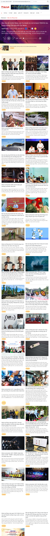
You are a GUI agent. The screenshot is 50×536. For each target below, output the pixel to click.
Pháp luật (32, 13)
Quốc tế (20, 13)
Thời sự (5, 13)
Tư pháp (10, 13)
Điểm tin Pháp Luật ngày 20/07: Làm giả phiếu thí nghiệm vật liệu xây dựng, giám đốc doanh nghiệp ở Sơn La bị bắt (13, 424)
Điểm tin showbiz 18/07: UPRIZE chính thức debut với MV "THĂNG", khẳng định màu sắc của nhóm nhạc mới (13, 454)
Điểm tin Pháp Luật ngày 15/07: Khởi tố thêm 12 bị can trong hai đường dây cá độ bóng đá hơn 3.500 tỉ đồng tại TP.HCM (13, 485)
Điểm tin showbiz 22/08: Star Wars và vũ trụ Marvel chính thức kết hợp (23, 46)
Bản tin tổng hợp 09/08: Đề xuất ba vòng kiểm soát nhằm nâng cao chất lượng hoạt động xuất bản (37, 101)
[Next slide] (48, 48)
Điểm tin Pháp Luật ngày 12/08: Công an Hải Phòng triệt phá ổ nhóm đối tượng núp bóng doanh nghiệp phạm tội (13, 73)
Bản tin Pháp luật (12, 18)
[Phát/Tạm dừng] (9, 38)
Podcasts (26, 13)
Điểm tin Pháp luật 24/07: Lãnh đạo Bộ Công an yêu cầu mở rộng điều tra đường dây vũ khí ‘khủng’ (36, 331)
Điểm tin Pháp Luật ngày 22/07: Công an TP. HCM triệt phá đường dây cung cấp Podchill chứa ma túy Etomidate (36, 359)
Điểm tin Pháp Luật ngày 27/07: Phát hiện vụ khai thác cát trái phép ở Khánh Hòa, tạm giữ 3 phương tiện (13, 302)
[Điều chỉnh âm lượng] (40, 38)
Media (15, 13)
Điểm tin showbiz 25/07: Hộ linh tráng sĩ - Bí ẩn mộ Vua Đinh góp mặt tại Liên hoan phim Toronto (13, 331)
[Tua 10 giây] (13, 38)
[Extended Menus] (41, 12)
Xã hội (37, 13)
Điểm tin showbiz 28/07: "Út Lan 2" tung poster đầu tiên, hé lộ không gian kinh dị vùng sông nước (36, 274)
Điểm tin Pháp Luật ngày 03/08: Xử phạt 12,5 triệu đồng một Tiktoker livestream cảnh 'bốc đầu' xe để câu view (37, 185)
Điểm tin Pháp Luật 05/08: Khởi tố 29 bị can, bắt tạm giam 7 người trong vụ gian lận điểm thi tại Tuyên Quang (37, 156)
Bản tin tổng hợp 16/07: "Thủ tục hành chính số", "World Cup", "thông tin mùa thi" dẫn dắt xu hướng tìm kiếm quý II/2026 (37, 454)
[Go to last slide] (1, 48)
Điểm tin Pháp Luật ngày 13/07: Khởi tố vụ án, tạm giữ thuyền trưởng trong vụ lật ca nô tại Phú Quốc (13, 515)
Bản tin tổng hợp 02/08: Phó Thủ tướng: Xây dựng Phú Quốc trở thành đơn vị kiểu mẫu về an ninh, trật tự (13, 215)
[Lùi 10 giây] (4, 38)
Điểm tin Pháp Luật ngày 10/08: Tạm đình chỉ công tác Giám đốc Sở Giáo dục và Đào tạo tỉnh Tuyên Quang (13, 100)
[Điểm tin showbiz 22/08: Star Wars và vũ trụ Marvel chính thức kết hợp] (6, 48)
